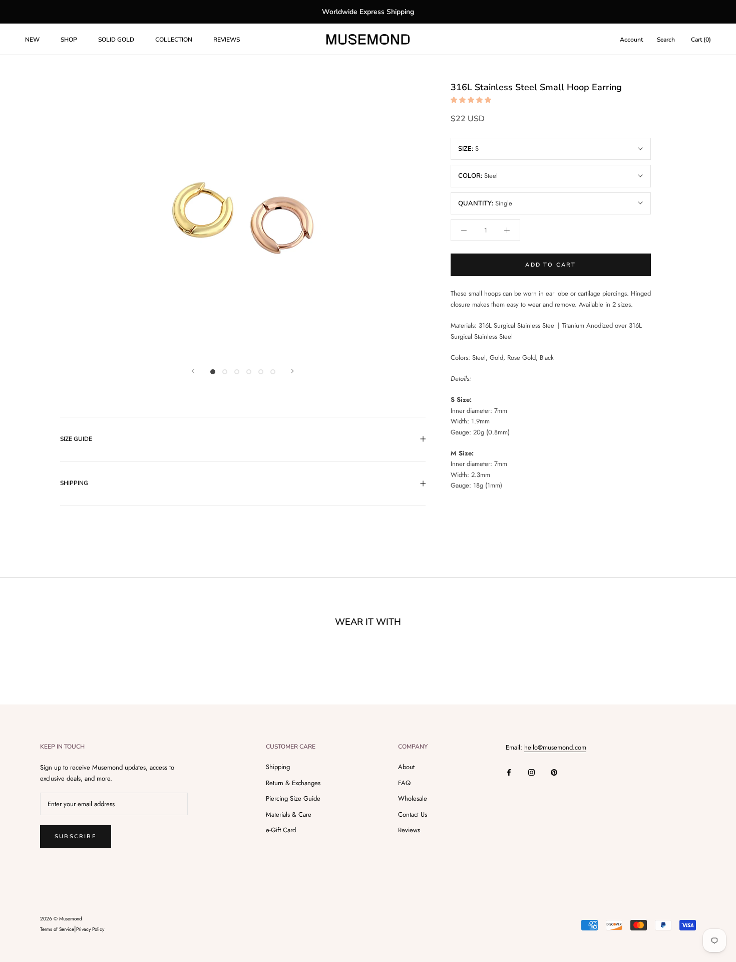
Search (666, 40)
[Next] (292, 371)
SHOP (69, 40)
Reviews (409, 830)
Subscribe (76, 836)
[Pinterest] (554, 772)
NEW (32, 40)
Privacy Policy (90, 929)
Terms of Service (57, 929)
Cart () (701, 40)
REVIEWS (226, 40)
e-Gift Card (281, 830)
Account (631, 40)
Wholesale (412, 798)
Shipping (278, 767)
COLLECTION (173, 40)
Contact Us (412, 814)
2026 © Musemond (61, 918)
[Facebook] (509, 772)
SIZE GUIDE (76, 439)
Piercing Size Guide (293, 798)
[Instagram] (531, 772)
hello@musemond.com (555, 747)
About (406, 767)
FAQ (404, 783)
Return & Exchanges (293, 783)
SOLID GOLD (116, 40)
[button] (472, 100)
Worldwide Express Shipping (368, 12)
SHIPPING (74, 483)
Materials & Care (288, 814)
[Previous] (193, 371)
